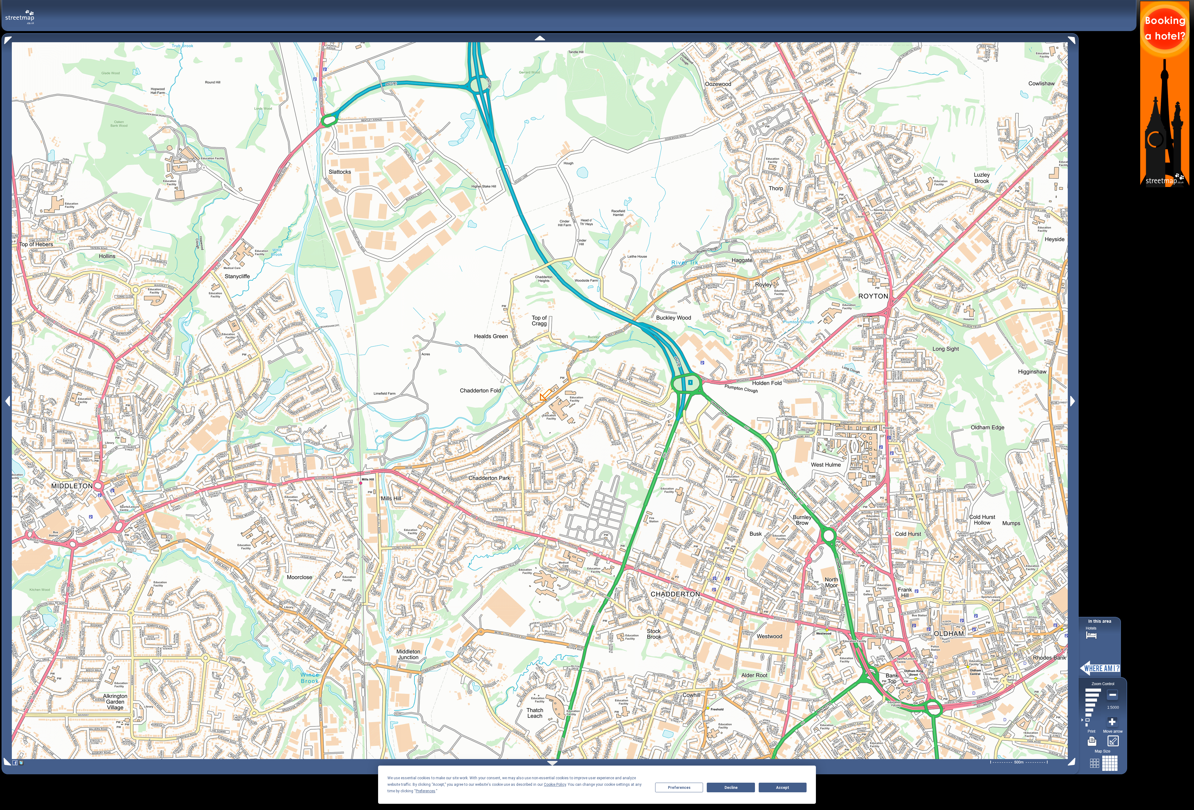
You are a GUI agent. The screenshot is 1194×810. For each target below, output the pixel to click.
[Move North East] (1073, 38)
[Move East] (1073, 401)
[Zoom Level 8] (1091, 690)
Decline (731, 787)
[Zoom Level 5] (1091, 705)
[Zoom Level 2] (1091, 719)
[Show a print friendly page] (1092, 739)
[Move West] (7, 401)
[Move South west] (6, 762)
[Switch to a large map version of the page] (1104, 762)
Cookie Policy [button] (555, 784)
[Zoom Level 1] (1091, 724)
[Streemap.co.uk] (20, 13)
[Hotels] (1091, 634)
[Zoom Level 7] (1091, 695)
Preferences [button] (425, 791)
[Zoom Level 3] (1091, 715)
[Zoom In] (1113, 722)
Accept (782, 787)
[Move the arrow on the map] (1113, 739)
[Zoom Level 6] (1091, 700)
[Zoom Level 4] (1091, 710)
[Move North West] (7, 38)
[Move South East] (1073, 762)
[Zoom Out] (1113, 695)
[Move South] (552, 763)
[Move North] (540, 38)
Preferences (679, 787)
